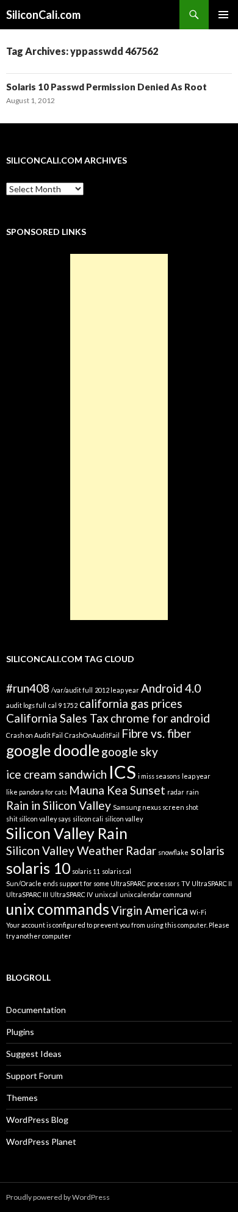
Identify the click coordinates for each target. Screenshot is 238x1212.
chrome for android (160, 718)
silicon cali (88, 819)
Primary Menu (223, 14)
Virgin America (149, 910)
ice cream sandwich (56, 774)
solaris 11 (86, 871)
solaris (207, 850)
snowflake (173, 852)
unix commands (57, 909)
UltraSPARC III (27, 894)
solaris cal (116, 871)
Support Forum (34, 1075)
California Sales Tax (57, 718)
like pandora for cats (36, 792)
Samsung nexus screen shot (155, 807)
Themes (22, 1097)
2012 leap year (117, 690)
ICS (122, 771)
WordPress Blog (37, 1119)
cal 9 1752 (63, 705)
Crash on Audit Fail (34, 735)
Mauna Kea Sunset (117, 790)
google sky (129, 752)
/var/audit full (72, 690)
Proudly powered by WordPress (58, 1197)
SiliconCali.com (43, 14)
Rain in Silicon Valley (58, 805)
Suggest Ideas (34, 1053)
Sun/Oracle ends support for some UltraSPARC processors (92, 883)
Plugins (20, 1031)
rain (192, 792)
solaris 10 (38, 868)
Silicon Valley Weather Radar (81, 850)
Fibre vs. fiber (156, 733)
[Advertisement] (119, 437)
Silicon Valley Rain (67, 833)
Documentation (36, 1010)
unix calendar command (156, 894)
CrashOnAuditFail (92, 735)
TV (185, 883)
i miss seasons (159, 776)
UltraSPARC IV (71, 894)
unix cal (106, 894)
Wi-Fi (198, 912)
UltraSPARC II (212, 883)
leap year (196, 776)
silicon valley (124, 819)
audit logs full (26, 705)
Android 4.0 (171, 688)
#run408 (27, 688)
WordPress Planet (41, 1141)
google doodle (52, 750)
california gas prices (130, 703)
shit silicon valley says (38, 819)
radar (175, 792)
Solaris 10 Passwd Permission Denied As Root (106, 86)
